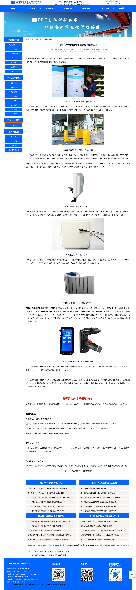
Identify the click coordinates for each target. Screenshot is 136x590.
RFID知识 (14, 137)
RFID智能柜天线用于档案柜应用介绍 (93, 488)
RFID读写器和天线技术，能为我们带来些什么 (52, 551)
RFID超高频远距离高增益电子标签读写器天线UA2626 (46, 506)
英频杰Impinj (27, 584)
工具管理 (14, 105)
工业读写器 (43, 584)
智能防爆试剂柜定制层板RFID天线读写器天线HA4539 (46, 493)
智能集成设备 (13, 45)
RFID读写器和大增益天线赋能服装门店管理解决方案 (98, 511)
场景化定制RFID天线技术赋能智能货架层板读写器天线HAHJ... (48, 488)
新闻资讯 (49, 8)
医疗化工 (14, 83)
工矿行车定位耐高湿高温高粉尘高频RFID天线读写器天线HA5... (49, 497)
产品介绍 (68, 8)
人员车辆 (14, 92)
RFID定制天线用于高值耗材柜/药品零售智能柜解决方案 (99, 506)
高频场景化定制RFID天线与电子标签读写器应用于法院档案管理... (50, 535)
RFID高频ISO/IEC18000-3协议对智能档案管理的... (98, 493)
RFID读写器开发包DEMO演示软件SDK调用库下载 (98, 539)
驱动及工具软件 (14, 150)
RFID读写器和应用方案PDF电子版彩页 (81, 545)
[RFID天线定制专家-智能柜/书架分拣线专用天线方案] (26, 2)
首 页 (41, 40)
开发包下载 (14, 145)
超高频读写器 (13, 54)
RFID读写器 (36, 584)
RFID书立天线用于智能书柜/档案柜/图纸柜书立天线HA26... (47, 502)
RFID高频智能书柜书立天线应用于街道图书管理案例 (45, 526)
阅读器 (66, 584)
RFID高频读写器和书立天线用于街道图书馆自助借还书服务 (101, 497)
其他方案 (14, 114)
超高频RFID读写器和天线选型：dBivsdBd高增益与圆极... (100, 535)
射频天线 (14, 67)
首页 (13, 8)
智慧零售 (14, 101)
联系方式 (123, 8)
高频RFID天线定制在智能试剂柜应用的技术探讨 (97, 526)
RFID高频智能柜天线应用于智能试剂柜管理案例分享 (45, 530)
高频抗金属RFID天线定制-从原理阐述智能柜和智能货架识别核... (102, 530)
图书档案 (14, 96)
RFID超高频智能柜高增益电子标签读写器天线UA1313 (46, 511)
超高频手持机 (59, 584)
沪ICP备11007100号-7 (20, 571)
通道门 (14, 71)
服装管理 (14, 109)
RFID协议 (14, 141)
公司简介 (31, 8)
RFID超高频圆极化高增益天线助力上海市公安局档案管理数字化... (50, 521)
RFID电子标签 (18, 584)
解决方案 (86, 8)
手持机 (14, 58)
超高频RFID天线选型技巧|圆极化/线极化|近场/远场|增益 (99, 521)
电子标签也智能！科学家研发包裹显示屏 (50, 555)
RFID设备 (51, 584)
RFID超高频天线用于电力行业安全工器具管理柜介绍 (98, 502)
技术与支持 (104, 8)
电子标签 (14, 62)
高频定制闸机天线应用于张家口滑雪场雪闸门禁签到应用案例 (48, 539)
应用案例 (14, 125)
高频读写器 (14, 49)
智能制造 (14, 87)
